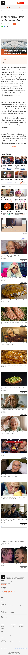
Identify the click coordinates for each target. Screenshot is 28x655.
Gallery (2, 628)
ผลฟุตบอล (3, 633)
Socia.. (22, 214)
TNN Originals (21, 608)
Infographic (21, 624)
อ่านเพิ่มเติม (14, 146)
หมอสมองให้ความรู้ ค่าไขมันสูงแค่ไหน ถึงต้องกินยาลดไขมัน (20, 198)
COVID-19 (12, 626)
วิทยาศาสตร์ (12, 620)
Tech (2, 608)
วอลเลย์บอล (3, 635)
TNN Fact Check (13, 624)
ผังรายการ (3, 601)
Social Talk (21, 620)
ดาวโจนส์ (2, 626)
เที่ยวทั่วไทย (12, 641)
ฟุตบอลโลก (21, 635)
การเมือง (2, 620)
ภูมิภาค (20, 622)
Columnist (12, 612)
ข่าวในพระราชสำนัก (4, 618)
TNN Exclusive (12, 618)
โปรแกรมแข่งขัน (12, 633)
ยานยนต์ (2, 624)
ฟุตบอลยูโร (12, 635)
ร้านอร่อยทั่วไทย (4, 641)
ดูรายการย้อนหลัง (13, 599)
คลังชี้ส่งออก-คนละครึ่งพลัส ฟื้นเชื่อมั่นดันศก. (6, 166)
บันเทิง (11, 622)
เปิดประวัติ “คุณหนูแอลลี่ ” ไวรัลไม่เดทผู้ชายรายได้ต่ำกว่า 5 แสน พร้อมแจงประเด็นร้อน (21, 212)
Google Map (3, 584)
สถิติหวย (11, 644)
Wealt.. (9, 169)
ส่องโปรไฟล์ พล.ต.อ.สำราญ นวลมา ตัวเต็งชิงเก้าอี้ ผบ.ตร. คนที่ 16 (7, 198)
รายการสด (2, 599)
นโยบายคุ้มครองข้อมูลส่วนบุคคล (14, 652)
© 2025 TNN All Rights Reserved (13, 653)
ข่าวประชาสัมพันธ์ (21, 626)
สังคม (5, 11)
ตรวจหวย (2, 644)
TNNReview (21, 641)
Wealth (11, 605)
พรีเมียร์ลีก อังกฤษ (22, 633)
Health (20, 605)
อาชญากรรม (3, 622)
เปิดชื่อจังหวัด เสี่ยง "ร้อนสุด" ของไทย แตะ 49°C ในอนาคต (6, 212)
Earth (9, 214)
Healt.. (22, 201)
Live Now (21, 2)
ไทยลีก (2, 637)
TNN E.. (9, 201)
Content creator (4, 612)
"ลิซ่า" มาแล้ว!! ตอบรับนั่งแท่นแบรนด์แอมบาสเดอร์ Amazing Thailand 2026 (7, 180)
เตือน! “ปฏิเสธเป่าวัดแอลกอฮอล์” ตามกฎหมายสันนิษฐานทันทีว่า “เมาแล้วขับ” (21, 180)
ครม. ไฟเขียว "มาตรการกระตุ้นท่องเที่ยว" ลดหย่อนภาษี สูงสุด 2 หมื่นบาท (20, 166)
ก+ (9, 7)
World (2, 605)
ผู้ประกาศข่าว (21, 599)
